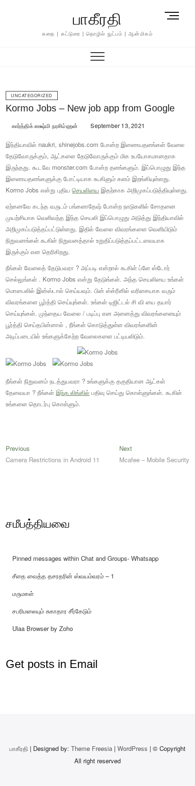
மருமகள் (23, 593)
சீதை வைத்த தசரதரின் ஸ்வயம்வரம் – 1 (63, 575)
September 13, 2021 (117, 125)
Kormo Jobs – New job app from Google (90, 108)
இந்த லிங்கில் (72, 392)
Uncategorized (32, 95)
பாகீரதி (97, 19)
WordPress (132, 748)
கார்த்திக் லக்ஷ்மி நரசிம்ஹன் (44, 125)
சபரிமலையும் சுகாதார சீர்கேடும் (51, 610)
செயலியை (85, 189)
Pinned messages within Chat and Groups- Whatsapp (85, 558)
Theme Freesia (91, 748)
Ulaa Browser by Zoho (42, 628)
